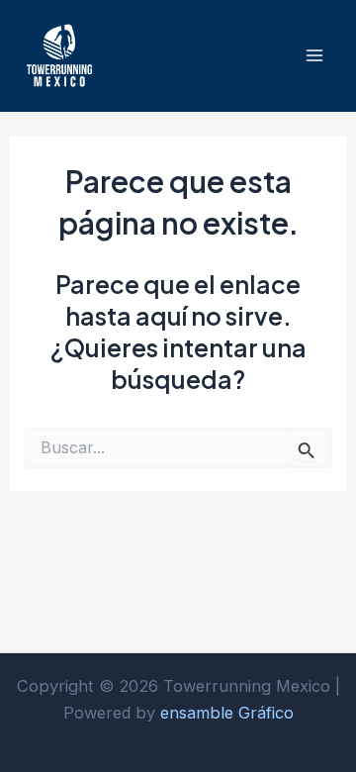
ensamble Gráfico (227, 713)
